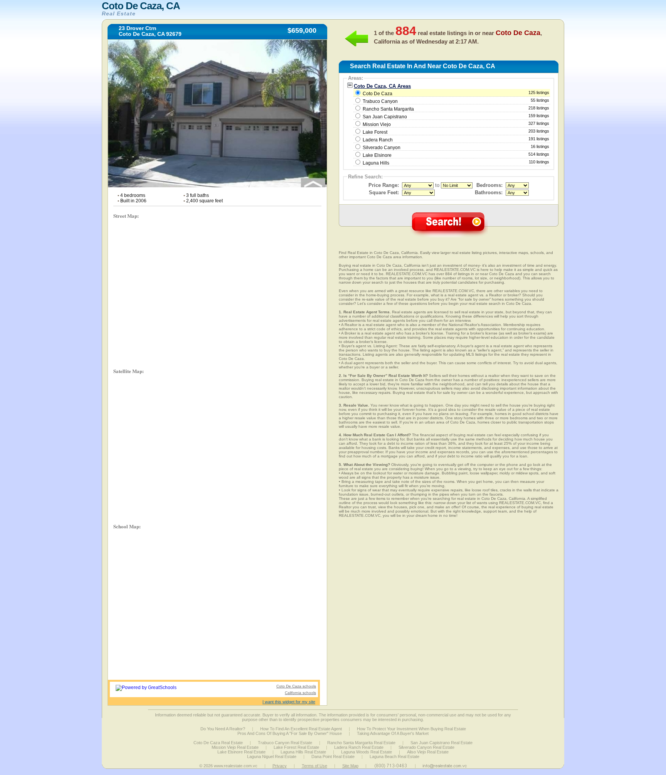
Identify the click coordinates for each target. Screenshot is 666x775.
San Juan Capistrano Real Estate (441, 742)
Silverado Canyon (381, 147)
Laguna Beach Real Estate (394, 756)
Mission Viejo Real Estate (235, 747)
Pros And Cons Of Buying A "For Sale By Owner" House (289, 733)
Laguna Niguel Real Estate (271, 756)
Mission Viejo (377, 124)
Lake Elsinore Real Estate (241, 752)
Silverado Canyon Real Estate (426, 747)
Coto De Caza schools (296, 686)
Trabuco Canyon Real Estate (285, 742)
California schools (300, 693)
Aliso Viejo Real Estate (428, 752)
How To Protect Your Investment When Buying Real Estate (411, 728)
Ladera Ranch (378, 140)
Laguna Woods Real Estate (366, 752)
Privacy (279, 765)
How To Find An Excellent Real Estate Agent (301, 728)
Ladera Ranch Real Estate (358, 747)
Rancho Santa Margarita (388, 109)
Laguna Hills (376, 163)
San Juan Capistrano (385, 116)
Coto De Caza (455, 93)
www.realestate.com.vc (235, 765)
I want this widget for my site (288, 701)
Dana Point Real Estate (333, 756)
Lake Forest (375, 132)
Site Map (350, 765)
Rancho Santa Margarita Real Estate (361, 742)
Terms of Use (314, 765)
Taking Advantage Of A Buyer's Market (393, 733)
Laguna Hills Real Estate (303, 752)
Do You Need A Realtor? (222, 728)
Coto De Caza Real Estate (218, 742)
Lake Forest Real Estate (296, 747)
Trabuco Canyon (380, 101)
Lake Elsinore (377, 155)
